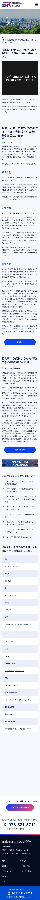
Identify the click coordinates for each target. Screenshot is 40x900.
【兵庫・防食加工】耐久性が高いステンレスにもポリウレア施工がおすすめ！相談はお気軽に (20, 499)
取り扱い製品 (26, 871)
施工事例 (5, 866)
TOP (3, 861)
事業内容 (23, 861)
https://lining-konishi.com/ (13, 685)
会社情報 (5, 876)
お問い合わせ (20, 450)
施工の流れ (26, 866)
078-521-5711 (9, 642)
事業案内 (20, 342)
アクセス (6, 881)
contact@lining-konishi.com (14, 671)
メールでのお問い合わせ (20, 807)
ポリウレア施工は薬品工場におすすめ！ (19, 537)
